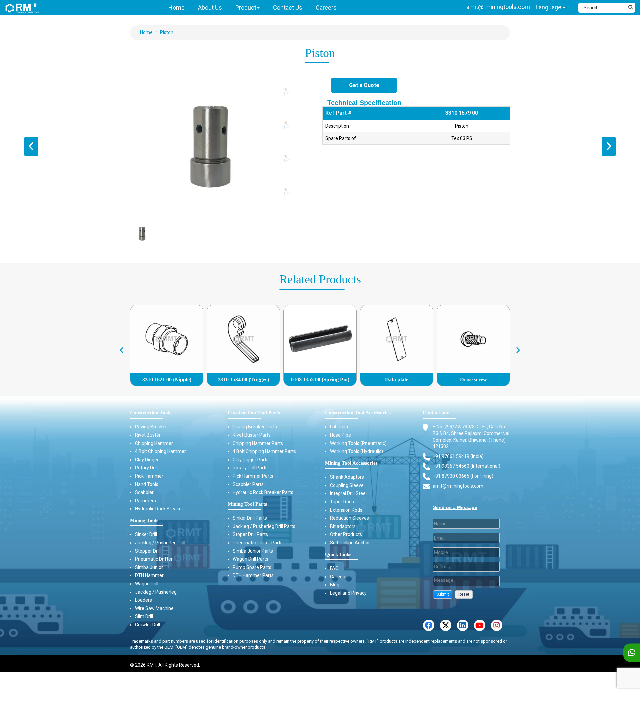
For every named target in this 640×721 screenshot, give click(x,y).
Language (549, 7)
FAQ (334, 568)
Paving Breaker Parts (255, 426)
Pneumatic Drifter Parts (258, 542)
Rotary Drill (146, 467)
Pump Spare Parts (252, 567)
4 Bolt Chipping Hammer (160, 451)
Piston (166, 32)
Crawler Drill (147, 624)
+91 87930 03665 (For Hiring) (463, 476)
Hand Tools (146, 484)
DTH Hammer (149, 575)
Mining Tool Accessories (351, 463)
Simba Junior (149, 567)
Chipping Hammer (154, 443)
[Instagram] (496, 625)
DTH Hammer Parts (253, 575)
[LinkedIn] (462, 625)
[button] (442, 594)
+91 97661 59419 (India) (458, 456)
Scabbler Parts (248, 484)
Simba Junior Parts (253, 551)
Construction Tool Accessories (358, 412)
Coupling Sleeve (347, 485)
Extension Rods (346, 510)
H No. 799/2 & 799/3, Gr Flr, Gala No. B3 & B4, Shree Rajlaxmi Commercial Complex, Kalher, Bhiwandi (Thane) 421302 (471, 436)
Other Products (346, 534)
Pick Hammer (149, 476)
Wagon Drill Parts (250, 559)
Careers (338, 576)
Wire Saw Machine (154, 608)
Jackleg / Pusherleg (156, 592)
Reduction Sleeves (349, 518)
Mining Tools (144, 520)
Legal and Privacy (348, 593)
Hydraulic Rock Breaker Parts (263, 492)
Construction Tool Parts (254, 412)
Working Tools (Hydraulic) (356, 451)
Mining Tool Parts (247, 504)
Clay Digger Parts (251, 459)
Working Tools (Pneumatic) (358, 443)
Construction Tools (150, 412)
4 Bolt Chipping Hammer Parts (264, 451)
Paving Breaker (151, 426)
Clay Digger (147, 459)
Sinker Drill (146, 534)
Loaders (143, 600)
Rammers (145, 500)
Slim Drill (144, 616)
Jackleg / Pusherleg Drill (160, 542)
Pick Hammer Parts (253, 476)
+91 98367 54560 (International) (466, 466)
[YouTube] (479, 625)
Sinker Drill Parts (250, 518)
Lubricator (340, 426)
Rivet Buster (148, 435)
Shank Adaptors (347, 477)
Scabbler (144, 492)
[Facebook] (428, 625)
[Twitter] (445, 625)
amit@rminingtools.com (498, 6)
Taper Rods (342, 501)
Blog (334, 584)
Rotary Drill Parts (250, 467)
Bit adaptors (343, 526)
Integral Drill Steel (348, 493)
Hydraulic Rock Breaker (159, 508)
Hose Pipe (340, 435)
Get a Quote (364, 85)
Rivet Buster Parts (252, 435)
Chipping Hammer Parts (258, 443)
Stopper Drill (148, 551)
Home (146, 32)
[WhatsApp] (631, 653)
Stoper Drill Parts (250, 534)
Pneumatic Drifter (154, 559)
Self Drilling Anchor (350, 542)
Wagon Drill (146, 583)
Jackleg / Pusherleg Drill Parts (264, 526)
